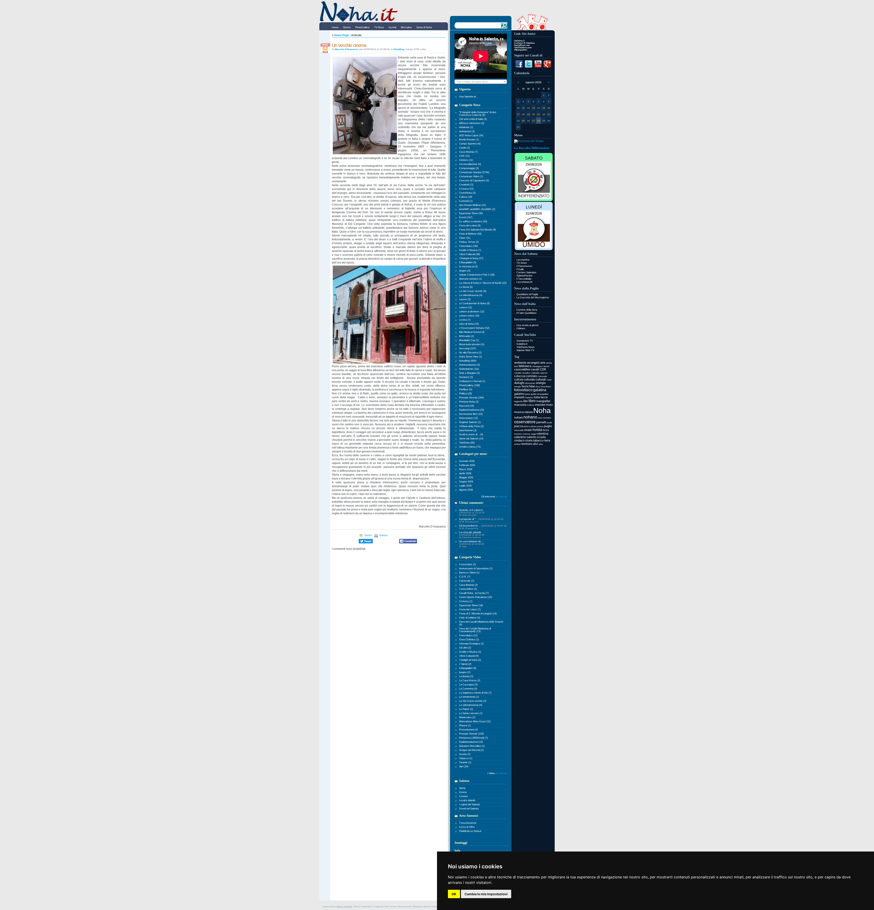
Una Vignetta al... (468, 96)
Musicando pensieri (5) (471, 344)
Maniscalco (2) (467, 717)
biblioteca (525, 366)
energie (517, 386)
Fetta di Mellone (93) (470, 233)
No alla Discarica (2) (470, 352)
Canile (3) (464, 147)
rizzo (546, 430)
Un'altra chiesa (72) (470, 446)
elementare (530, 383)
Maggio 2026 (466, 477)
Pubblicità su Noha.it (470, 831)
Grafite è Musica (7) (470, 250)
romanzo (518, 434)
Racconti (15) (466, 405)
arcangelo (533, 362)
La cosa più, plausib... (472, 535)
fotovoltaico (523, 390)
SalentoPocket (524, 275)
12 (528, 108)
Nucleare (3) (466, 377)
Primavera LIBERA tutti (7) (473, 737)
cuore (549, 380)
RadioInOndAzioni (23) (471, 409)
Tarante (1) (465, 762)
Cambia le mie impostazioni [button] (486, 894)
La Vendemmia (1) (469, 696)
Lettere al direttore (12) (471, 311)
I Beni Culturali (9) (469, 655)
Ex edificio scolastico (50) (473, 221)
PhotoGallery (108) (469, 385)
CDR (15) (464, 156)
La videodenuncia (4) (470, 295)
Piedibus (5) (465, 389)
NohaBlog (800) (467, 360)
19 (528, 114)
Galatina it (521, 343)
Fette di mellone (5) (469, 617)
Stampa (383, 535)
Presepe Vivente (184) (471, 397)
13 (533, 108)
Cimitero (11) (466, 160)
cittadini (517, 373)
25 (523, 120)
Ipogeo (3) (464, 270)
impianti (519, 397)
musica (519, 412)
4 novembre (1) (467, 564)
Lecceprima (522, 259)
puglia (548, 426)
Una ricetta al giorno (527, 325)
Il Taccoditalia (523, 278)
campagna (537, 366)
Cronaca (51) (466, 188)
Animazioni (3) (467, 131)
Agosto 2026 (466, 489)
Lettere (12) (465, 307)
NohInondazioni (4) (469, 364)
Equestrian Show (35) (471, 213)
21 (538, 114)
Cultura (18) (465, 196)
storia (528, 440)
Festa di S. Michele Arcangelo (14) (478, 613)
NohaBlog (399, 49)
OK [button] (454, 894)
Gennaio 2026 (467, 461)
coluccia (519, 376)
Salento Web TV (525, 350)
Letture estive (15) (469, 315)
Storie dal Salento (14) (471, 438)
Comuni (463, 796)
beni (516, 366)
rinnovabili (518, 430)
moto (549, 404)
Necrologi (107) (467, 348)
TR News (521, 262)
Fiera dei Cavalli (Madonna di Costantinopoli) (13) (475, 630)
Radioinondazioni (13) (471, 741)
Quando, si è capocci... (472, 512)
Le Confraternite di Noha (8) (474, 303)
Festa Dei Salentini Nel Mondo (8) (477, 229)
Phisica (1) (465, 725)
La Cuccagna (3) (468, 684)
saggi (533, 434)
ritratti (528, 430)
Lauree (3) (465, 299)
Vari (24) (463, 766)
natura (528, 412)
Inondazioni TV (524, 340)
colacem (544, 373)
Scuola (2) (464, 754)
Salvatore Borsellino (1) (472, 746)
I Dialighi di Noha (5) (470, 660)
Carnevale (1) (466, 580)
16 (548, 108)
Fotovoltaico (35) (468, 246)
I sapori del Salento (469, 804)
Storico (368, 535)
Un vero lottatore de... (471, 544)
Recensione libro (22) (471, 414)
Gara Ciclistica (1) (469, 639)
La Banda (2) (466, 676)
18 (523, 114)
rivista (537, 430)
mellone (530, 405)
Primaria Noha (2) (469, 401)
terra (547, 440)
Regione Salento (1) (470, 422)
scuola (541, 437)
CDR (543, 369)
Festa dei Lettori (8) (470, 225)
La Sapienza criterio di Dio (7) (475, 692)
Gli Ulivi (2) (465, 647)
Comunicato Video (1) (471, 176)
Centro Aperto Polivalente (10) (475, 597)
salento (531, 437)
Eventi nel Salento (469, 808)
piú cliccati (501, 773)
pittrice (526, 426)
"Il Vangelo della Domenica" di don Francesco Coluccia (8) (477, 113)
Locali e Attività (467, 800)
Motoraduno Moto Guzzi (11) (475, 721)
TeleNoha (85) (467, 442)
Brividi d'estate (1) (469, 139)
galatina (539, 390)
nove (540, 418)
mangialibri (543, 401)
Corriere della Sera (526, 309)
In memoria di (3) (468, 266)
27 (533, 120)
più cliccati (501, 496)
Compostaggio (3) (469, 168)
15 (543, 108)
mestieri (540, 404)
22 (543, 114)
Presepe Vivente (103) (471, 733)
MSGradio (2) (466, 336)
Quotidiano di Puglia (527, 294)
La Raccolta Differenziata (531, 148)
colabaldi (535, 373)
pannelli (541, 422)
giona (527, 394)
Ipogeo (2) (464, 672)
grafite (534, 394)
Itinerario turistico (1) (470, 278)
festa (525, 386)
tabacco (538, 440)
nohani (518, 417)
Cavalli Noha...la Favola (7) (474, 593)
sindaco (519, 440)
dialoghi (519, 383)
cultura (518, 379)
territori (517, 444)
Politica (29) (465, 393)
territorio (526, 444)
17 (518, 114)
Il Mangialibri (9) (467, 668)
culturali (541, 379)
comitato (531, 376)
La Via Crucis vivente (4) (472, 701)
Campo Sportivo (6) (470, 143)
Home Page (341, 35)
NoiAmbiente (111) (469, 369)
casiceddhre (522, 369)
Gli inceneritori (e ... (483, 527)
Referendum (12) (468, 418)
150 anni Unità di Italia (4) (473, 119)
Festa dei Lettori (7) (470, 609)
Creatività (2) (466, 184)
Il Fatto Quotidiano (526, 313)
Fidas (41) (464, 237)
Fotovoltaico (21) (468, 635)
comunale (542, 376)
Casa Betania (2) (468, 584)
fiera (538, 386)
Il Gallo (520, 269)
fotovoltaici (546, 386)
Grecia (463, 792)
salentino (520, 437)
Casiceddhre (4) (468, 589)
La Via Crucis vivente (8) (472, 291)
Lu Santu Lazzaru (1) (471, 713)
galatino (519, 393)
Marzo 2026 (465, 469)
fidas (532, 386)
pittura (533, 426)
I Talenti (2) (465, 664)
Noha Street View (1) (470, 356)
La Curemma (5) (468, 688)
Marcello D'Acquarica (346, 49)
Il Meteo (520, 328)
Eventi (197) (466, 217)
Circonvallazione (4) (470, 164)
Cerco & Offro (467, 827)
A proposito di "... (481, 520)
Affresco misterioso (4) (471, 123)
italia (537, 397)
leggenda (518, 401)
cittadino (526, 373)
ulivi (535, 444)
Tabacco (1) (466, 758)
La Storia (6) (466, 287)
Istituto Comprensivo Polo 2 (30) (477, 274)
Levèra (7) (465, 319)
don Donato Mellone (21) (472, 205)
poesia (540, 426)
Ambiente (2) (466, 127)
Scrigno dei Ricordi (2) (471, 750)
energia (541, 383)
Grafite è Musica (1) (470, 651)
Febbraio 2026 (467, 465)
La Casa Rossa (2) (469, 680)
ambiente (520, 362)
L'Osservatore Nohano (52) (474, 328)
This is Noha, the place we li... (472, 81)
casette (545, 366)
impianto (529, 397)
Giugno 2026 (466, 481)
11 (523, 108)
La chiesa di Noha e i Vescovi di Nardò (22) (483, 282)
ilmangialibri (542, 394)
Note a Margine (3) (469, 373)
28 (538, 120)
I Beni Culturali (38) (469, 254)
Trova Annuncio (467, 822)
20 (533, 114)
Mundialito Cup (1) (469, 340)
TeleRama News (525, 347)
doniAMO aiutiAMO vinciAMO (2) (477, 209)
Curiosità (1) (466, 201)
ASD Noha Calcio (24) (471, 135)
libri (525, 401)
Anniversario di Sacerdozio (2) (476, 568)
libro (532, 401)
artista (549, 363)
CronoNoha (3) (467, 192)
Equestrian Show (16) (471, 605)
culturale (529, 379)
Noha (542, 410)
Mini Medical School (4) (472, 332)
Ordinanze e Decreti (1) (472, 381)
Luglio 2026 (465, 485)
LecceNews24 (524, 282)
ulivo (541, 444)
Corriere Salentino (526, 272)
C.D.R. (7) (464, 576)
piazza (518, 426)
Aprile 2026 (465, 473)
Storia (462, 788)
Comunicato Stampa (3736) (474, 172)
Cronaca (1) (466, 601)
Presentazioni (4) (468, 729)
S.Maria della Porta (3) (471, 426)
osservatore (525, 422)
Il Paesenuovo (524, 266)
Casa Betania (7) (468, 151)
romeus (526, 434)
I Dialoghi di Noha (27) (471, 258)
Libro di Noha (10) (469, 323)
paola (549, 422)
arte (542, 362)
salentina (542, 433)
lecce (544, 397)
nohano (530, 417)
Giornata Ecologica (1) (471, 643)
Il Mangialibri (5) (467, 262)
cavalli (535, 369)
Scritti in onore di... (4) (471, 434)
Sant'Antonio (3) (468, 430)
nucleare (547, 418)
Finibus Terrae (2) (469, 242)
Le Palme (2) (466, 709)
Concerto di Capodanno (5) (474, 180)
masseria (520, 404)
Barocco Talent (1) (469, 572)
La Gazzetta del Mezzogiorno (532, 297)
